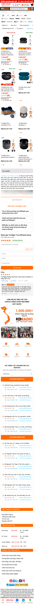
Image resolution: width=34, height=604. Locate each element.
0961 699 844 (13, 479)
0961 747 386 (15, 542)
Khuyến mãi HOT (7, 521)
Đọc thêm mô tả (17, 200)
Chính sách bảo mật (8, 567)
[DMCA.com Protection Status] (21, 585)
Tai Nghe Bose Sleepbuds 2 (22, 124)
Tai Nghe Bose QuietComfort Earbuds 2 (8, 156)
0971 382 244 (13, 499)
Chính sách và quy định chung (11, 555)
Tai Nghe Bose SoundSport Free (6, 124)
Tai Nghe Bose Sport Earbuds (24, 88)
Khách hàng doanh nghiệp (10, 574)
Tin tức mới (5, 519)
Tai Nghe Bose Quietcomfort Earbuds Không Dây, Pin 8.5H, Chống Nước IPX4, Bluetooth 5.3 (24, 53)
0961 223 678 (13, 389)
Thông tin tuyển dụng (8, 517)
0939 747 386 (13, 458)
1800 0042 (14, 530)
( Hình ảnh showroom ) (25, 389)
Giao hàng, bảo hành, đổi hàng (11, 561)
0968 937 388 (13, 400)
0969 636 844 (13, 489)
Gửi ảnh (30, 249)
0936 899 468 (13, 447)
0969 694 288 (13, 420)
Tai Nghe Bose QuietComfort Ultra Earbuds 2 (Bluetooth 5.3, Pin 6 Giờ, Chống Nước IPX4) (7, 53)
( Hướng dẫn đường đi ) (25, 387)
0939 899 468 (13, 468)
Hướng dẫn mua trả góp (9, 564)
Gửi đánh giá (17, 268)
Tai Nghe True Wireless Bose (10, 175)
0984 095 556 (13, 431)
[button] (16, 5)
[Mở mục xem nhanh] (30, 171)
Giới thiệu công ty (7, 514)
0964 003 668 (13, 410)
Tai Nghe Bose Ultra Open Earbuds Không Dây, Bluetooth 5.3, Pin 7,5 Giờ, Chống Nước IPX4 (7, 89)
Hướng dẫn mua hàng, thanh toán (12, 558)
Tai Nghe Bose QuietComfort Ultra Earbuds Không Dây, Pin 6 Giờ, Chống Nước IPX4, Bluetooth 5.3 (25, 157)
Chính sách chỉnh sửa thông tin (11, 570)
